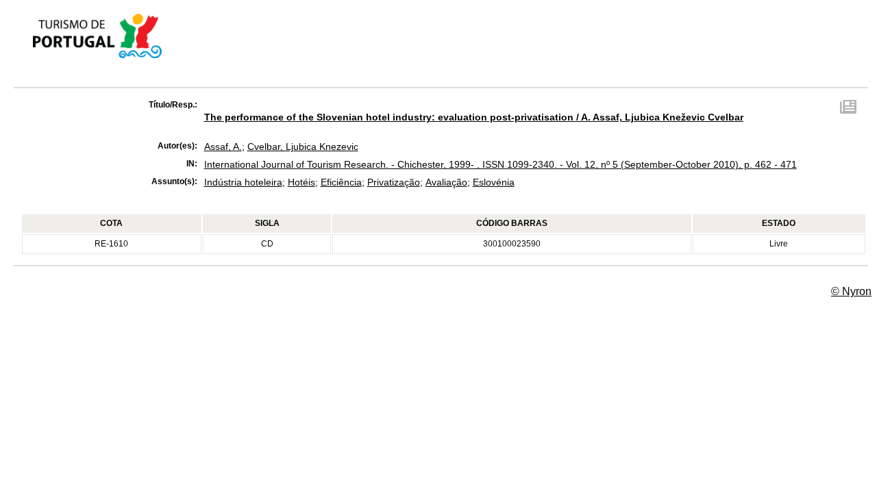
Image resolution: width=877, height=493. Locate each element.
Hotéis (301, 182)
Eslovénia (494, 182)
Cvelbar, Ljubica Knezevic (302, 146)
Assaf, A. (223, 146)
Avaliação (446, 182)
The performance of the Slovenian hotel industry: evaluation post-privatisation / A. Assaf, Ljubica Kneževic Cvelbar (473, 117)
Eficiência (341, 182)
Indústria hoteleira (243, 182)
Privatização (393, 182)
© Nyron (851, 291)
